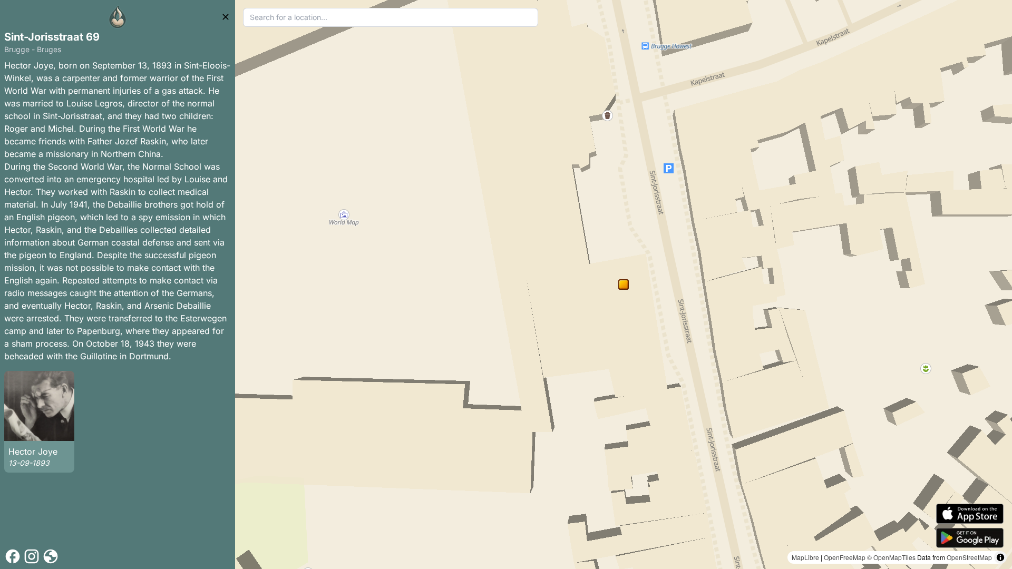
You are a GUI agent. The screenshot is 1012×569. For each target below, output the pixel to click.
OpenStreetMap (969, 557)
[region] (623, 284)
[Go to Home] (117, 17)
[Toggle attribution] (1000, 557)
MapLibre (805, 557)
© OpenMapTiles (891, 557)
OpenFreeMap (844, 557)
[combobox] (391, 17)
